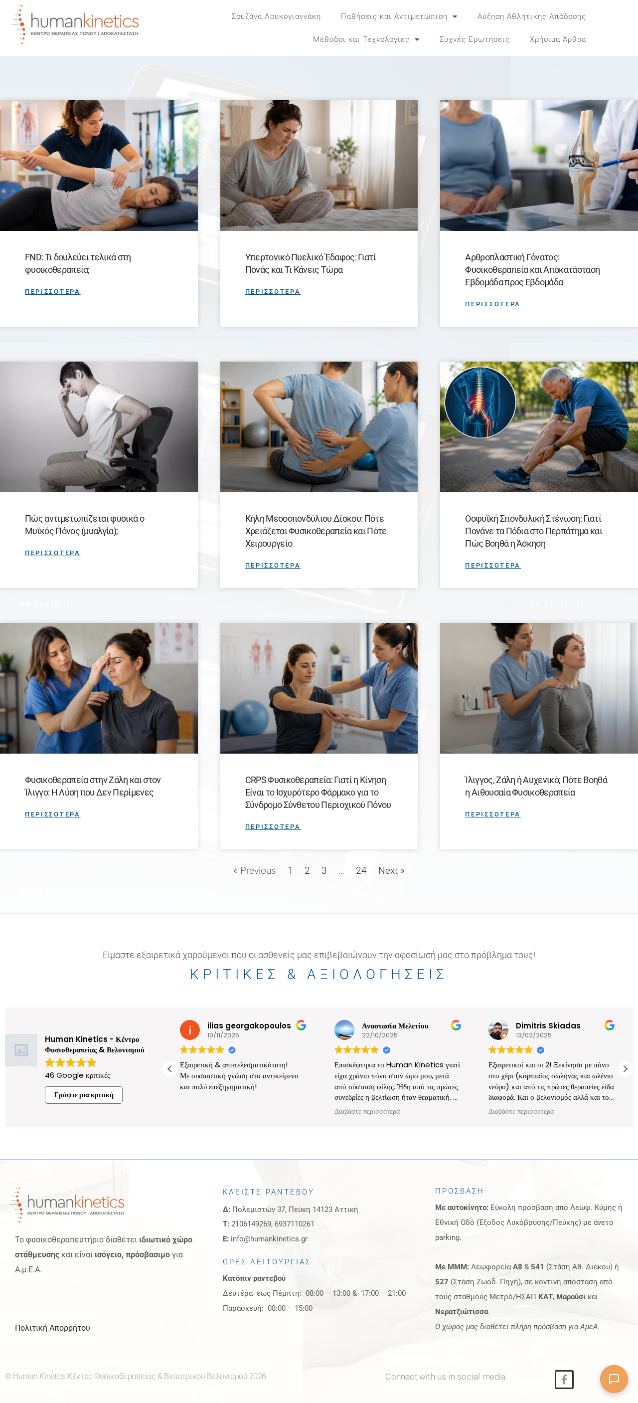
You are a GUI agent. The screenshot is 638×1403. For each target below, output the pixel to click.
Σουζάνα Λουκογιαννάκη (276, 16)
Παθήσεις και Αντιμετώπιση (394, 16)
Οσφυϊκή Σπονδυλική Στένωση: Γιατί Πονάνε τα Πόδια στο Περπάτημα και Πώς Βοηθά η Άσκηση (533, 531)
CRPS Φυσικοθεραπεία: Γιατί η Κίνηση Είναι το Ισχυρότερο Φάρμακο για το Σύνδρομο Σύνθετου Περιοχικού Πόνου (318, 792)
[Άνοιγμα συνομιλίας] (614, 1379)
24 (361, 870)
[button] (619, 28)
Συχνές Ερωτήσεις (475, 39)
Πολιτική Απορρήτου (52, 1328)
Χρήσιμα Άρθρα (558, 39)
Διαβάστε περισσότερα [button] (354, 1111)
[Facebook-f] (564, 1379)
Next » (391, 870)
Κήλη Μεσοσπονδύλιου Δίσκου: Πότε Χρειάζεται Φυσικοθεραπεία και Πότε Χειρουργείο (316, 531)
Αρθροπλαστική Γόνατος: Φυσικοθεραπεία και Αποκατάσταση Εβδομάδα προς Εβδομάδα (532, 269)
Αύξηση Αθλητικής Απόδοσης (532, 16)
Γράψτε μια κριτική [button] (84, 1095)
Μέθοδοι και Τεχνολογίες (361, 39)
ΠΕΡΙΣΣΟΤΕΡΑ (53, 291)
